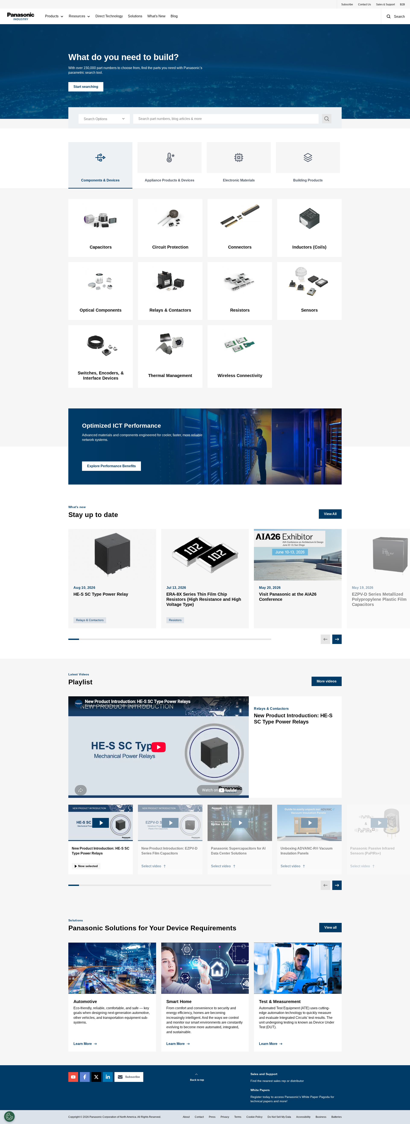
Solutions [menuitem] (135, 16)
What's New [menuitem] (156, 16)
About (186, 1116)
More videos (327, 681)
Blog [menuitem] (174, 16)
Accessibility (303, 1116)
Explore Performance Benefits (111, 466)
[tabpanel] (205, 293)
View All (330, 514)
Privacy (225, 1116)
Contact (199, 1116)
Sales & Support (385, 4)
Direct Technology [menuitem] (109, 16)
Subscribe (347, 4)
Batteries (336, 1116)
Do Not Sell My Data (279, 1116)
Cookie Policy (254, 1116)
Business (321, 1116)
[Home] (20, 16)
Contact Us (364, 4)
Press (212, 1116)
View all (330, 927)
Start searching (85, 86)
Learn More (82, 1044)
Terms (237, 1116)
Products (52, 16)
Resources (77, 16)
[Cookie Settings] (9, 1116)
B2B (402, 4)
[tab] (100, 165)
